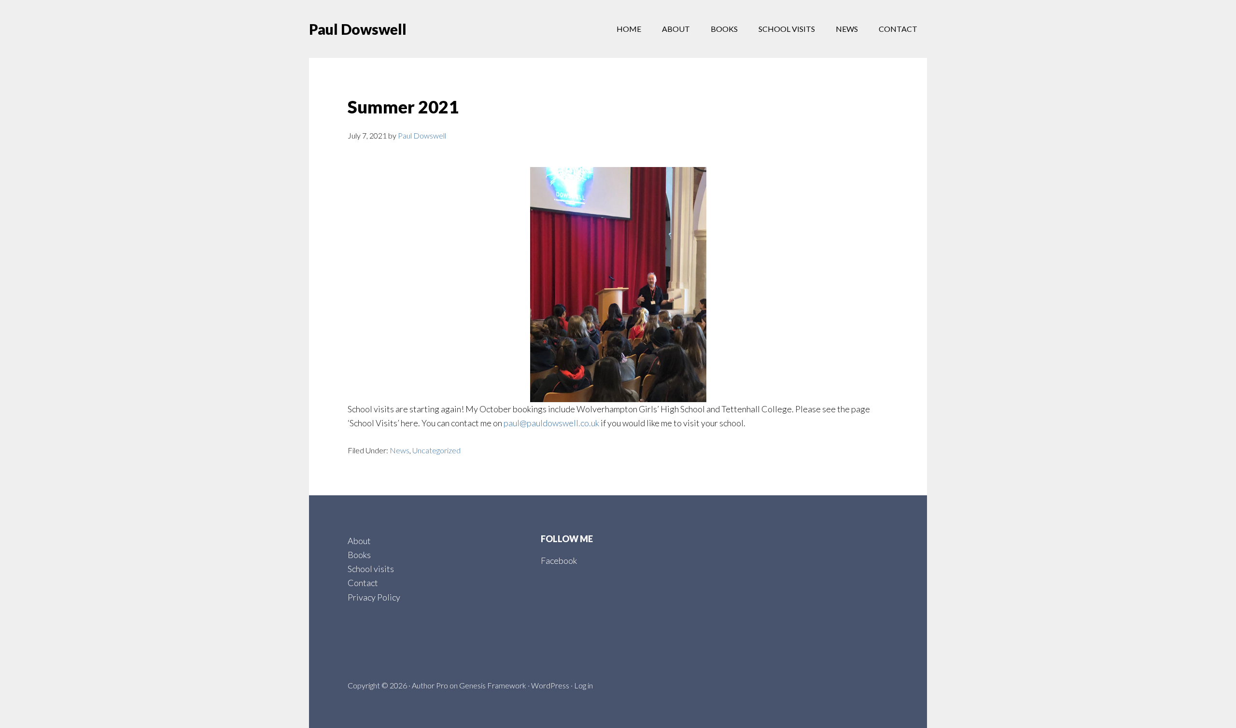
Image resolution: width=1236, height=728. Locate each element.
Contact (363, 582)
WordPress (550, 685)
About (359, 540)
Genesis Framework (492, 685)
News (399, 450)
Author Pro (430, 685)
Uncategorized (436, 450)
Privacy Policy (374, 597)
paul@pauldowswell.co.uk (551, 423)
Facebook (559, 560)
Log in (583, 685)
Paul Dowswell (358, 29)
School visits (371, 568)
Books (359, 554)
